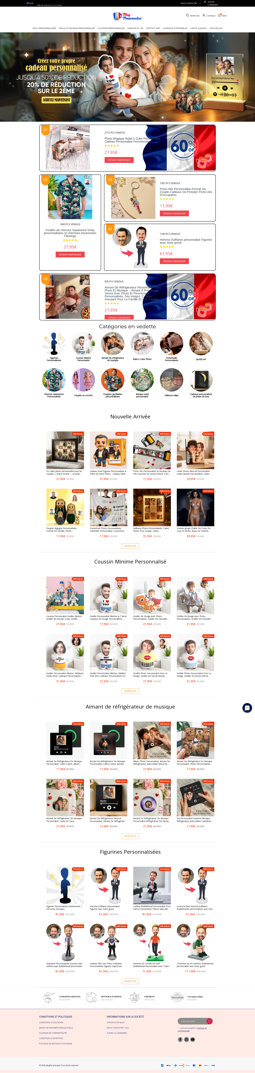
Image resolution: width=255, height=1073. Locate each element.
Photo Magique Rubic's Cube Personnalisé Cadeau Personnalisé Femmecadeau (132, 140)
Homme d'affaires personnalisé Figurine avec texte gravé (186, 241)
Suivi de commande (213, 3)
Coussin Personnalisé (111, 28)
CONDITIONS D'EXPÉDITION (51, 1038)
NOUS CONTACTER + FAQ (118, 1027)
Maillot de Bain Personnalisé (77, 28)
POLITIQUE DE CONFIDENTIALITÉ (53, 1033)
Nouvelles (216, 28)
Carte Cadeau (198, 28)
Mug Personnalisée (44, 28)
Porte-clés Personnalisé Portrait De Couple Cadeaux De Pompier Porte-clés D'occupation (186, 192)
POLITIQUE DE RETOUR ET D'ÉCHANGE (55, 1043)
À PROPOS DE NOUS (116, 1022)
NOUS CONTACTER (189, 3)
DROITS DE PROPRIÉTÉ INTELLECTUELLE (56, 1027)
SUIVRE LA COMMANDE (117, 1033)
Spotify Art (153, 28)
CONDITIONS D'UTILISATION (51, 1022)
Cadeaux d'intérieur (175, 28)
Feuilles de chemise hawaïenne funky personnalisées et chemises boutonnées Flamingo (70, 233)
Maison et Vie (135, 28)
